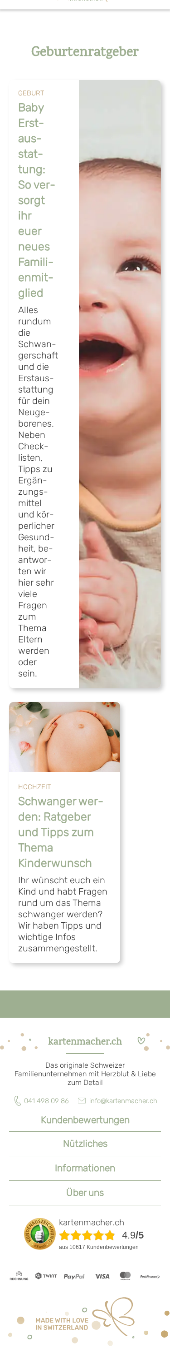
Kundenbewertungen (85, 1119)
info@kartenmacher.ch (123, 1101)
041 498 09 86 (46, 1101)
